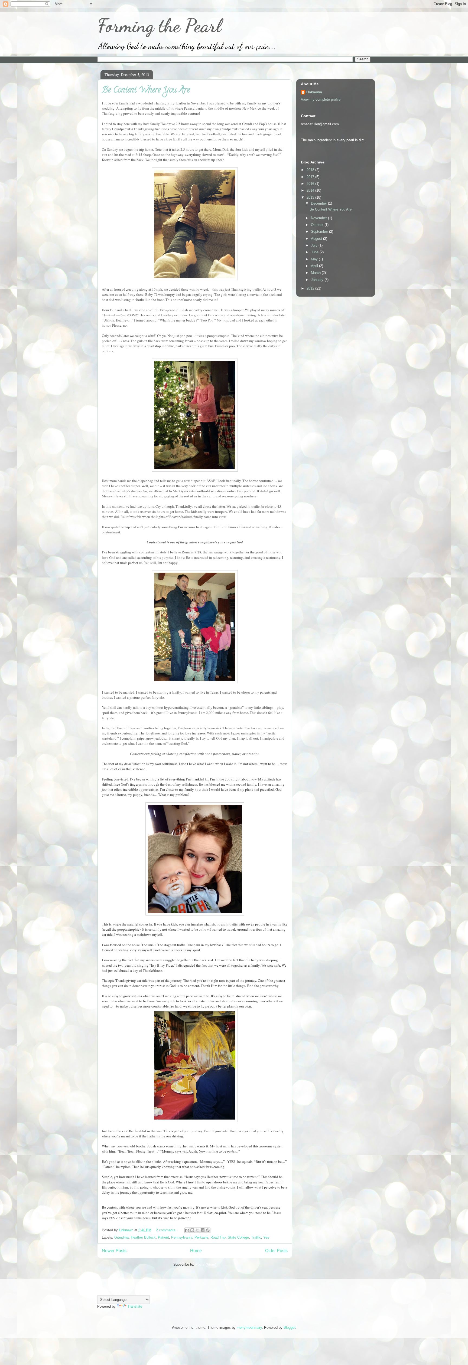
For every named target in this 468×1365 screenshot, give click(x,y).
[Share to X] (197, 1230)
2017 (311, 177)
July (314, 245)
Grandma (121, 1237)
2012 (311, 288)
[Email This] (187, 1230)
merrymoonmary (249, 1327)
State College (238, 1237)
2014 (311, 190)
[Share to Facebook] (202, 1230)
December (319, 203)
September (320, 231)
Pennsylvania (181, 1237)
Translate (135, 1306)
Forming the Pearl (159, 25)
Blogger (289, 1327)
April (315, 266)
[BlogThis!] (192, 1230)
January (317, 280)
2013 (311, 197)
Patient (163, 1237)
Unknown (314, 92)
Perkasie (201, 1237)
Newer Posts (114, 1250)
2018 (311, 170)
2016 (311, 184)
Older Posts (276, 1250)
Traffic (256, 1237)
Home (196, 1250)
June (315, 252)
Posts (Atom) (205, 1264)
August (317, 239)
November (319, 218)
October (317, 225)
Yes (266, 1237)
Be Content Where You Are (146, 90)
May (315, 259)
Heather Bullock (143, 1237)
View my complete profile (320, 99)
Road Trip (218, 1237)
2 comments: (167, 1230)
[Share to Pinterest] (207, 1230)
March (316, 273)
